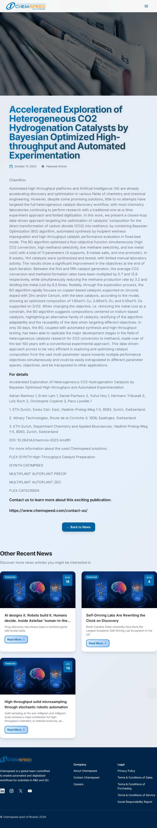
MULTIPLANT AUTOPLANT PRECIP (37, 474)
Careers (78, 784)
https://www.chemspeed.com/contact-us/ (48, 510)
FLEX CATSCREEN (24, 491)
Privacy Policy (126, 770)
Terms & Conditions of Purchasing (131, 786)
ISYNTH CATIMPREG (26, 465)
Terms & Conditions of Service (136, 795)
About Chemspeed (85, 770)
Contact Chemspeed (86, 777)
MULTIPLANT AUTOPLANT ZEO (35, 482)
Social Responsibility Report (135, 801)
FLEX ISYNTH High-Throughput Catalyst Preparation (52, 457)
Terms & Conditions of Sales (135, 777)
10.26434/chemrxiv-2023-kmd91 (44, 440)
